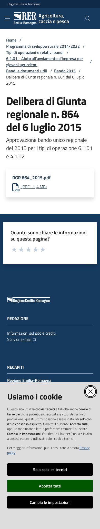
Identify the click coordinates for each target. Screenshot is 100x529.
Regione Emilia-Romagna (24, 4)
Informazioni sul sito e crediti (31, 333)
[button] (87, 18)
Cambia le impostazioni (50, 502)
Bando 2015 (65, 71)
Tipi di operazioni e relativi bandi (35, 52)
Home (11, 40)
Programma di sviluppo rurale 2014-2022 (43, 46)
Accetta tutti (50, 486)
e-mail (26, 339)
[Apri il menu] (7, 18)
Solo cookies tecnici (50, 469)
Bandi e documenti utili (26, 71)
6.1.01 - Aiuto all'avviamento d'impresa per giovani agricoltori (44, 61)
